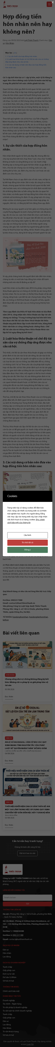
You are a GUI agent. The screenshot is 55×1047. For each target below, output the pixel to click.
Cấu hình (27, 535)
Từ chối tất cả (27, 543)
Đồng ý (28, 550)
